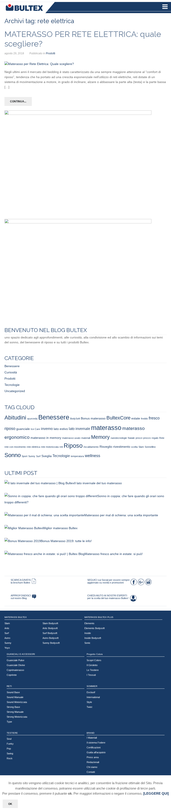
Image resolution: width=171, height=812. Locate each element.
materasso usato (71, 438)
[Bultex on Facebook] (133, 583)
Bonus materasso (93, 418)
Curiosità (10, 372)
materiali (85, 438)
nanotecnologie (119, 438)
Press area (93, 757)
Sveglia (46, 456)
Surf (38, 456)
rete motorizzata (50, 446)
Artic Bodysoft (50, 628)
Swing (10, 753)
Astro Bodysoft (51, 638)
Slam (141, 446)
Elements (89, 623)
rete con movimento (15, 446)
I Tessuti (91, 675)
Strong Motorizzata (17, 716)
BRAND (90, 733)
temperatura (77, 456)
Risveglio (106, 446)
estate (135, 418)
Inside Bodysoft (92, 638)
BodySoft (75, 418)
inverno (47, 429)
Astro (7, 638)
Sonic (87, 643)
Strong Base (13, 707)
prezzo (147, 438)
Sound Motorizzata (17, 702)
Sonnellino (150, 446)
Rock (9, 758)
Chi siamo (92, 767)
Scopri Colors (94, 660)
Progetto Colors (95, 654)
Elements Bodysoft (94, 628)
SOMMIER (92, 686)
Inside (87, 633)
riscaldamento (91, 446)
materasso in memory (46, 437)
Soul (9, 738)
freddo (144, 418)
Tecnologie (12, 385)
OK (10, 804)
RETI (9, 686)
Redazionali (93, 762)
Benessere (12, 366)
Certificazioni (93, 747)
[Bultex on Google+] (141, 583)
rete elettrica (33, 446)
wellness (92, 455)
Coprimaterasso (15, 670)
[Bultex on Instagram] (148, 583)
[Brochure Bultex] (33, 581)
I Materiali (92, 737)
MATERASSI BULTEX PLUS (98, 617)
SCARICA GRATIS (21, 580)
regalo (155, 438)
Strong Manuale (15, 712)
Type (9, 721)
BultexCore (118, 418)
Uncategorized (14, 391)
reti (61, 446)
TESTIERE (12, 733)
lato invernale (79, 429)
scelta (134, 446)
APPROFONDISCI (21, 595)
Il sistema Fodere (96, 742)
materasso (106, 427)
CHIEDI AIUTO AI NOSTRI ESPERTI (107, 595)
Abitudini (15, 418)
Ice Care (35, 429)
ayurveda (32, 418)
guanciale (23, 429)
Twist (89, 707)
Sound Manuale (15, 697)
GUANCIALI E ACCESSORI (21, 654)
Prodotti (50, 53)
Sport (24, 456)
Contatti (91, 772)
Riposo (73, 445)
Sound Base (13, 692)
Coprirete (12, 675)
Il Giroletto (92, 665)
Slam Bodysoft (50, 623)
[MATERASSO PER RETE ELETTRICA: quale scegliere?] (39, 64)
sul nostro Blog (19, 598)
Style (89, 702)
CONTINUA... (18, 101)
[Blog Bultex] (34, 596)
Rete (161, 438)
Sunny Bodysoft (51, 643)
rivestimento (121, 446)
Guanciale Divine (16, 665)
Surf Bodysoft (50, 633)
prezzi (139, 438)
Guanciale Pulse (15, 660)
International (93, 697)
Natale (131, 438)
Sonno (12, 455)
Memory (100, 437)
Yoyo (7, 647)
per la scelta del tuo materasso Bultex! (107, 598)
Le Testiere (93, 670)
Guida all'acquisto (96, 752)
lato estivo (61, 429)
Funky (10, 743)
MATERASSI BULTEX (15, 617)
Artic (6, 628)
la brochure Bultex (20, 582)
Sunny (31, 456)
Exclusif (91, 692)
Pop (9, 748)
